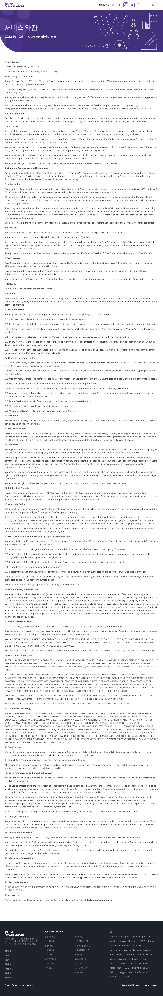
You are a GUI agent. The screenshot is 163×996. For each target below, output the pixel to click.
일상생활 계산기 (82, 950)
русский (146, 936)
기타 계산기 (80, 954)
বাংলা (145, 972)
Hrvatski (127, 950)
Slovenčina (138, 945)
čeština (113, 972)
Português (124, 936)
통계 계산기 (50, 967)
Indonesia (115, 945)
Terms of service (25, 985)
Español (136, 936)
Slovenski (143, 963)
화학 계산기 (80, 936)
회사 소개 (9, 951)
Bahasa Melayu (117, 954)
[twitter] (132, 5)
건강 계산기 (50, 950)
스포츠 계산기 (81, 959)
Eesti (127, 976)
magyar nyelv (125, 972)
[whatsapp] (125, 4)
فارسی (127, 967)
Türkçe (151, 941)
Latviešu (122, 963)
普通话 (138, 972)
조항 (7, 955)
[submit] (153, 5)
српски (132, 963)
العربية (113, 941)
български (115, 950)
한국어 (113, 963)
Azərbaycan (115, 967)
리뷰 (7, 960)
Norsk (149, 954)
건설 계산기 (50, 941)
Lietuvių (137, 950)
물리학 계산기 (51, 959)
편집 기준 (9, 968)
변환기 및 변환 (81, 941)
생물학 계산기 (51, 936)
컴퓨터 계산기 (51, 963)
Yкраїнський (116, 976)
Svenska (131, 954)
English (113, 936)
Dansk (113, 959)
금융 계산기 (50, 945)
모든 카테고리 (81, 967)
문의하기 (9, 973)
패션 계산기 (80, 963)
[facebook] (119, 5)
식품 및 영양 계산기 (83, 945)
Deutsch (132, 941)
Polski (135, 959)
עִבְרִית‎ (146, 967)
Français (122, 941)
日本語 (142, 941)
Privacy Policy (11, 985)
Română (126, 945)
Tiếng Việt (145, 959)
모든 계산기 (80, 972)
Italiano (146, 950)
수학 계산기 (50, 954)
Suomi (141, 954)
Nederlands (124, 959)
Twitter (8, 977)
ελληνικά (136, 967)
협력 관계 (9, 964)
